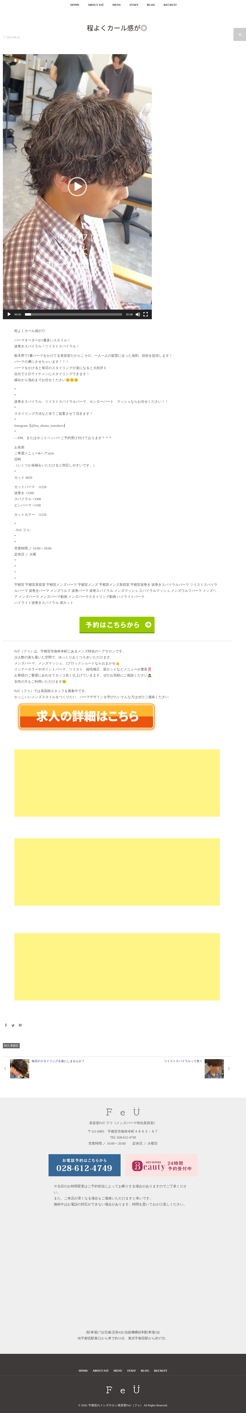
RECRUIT (170, 4)
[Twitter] (13, 1026)
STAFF (133, 4)
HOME (75, 4)
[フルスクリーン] (145, 314)
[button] (77, 186)
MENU (116, 4)
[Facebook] (6, 1026)
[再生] (9, 314)
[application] (77, 186)
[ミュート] (137, 314)
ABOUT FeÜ (96, 4)
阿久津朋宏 (11, 1045)
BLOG (151, 4)
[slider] (73, 314)
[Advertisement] (117, 783)
